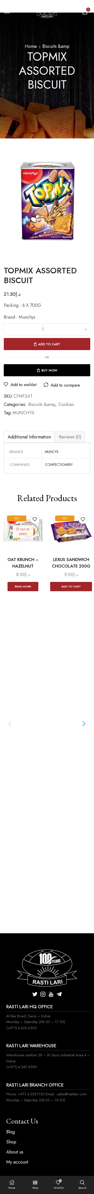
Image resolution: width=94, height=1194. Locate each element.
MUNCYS (51, 451)
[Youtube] (51, 994)
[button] (84, 723)
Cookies (66, 404)
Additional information (29, 437)
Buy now (49, 370)
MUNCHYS (23, 412)
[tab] (29, 436)
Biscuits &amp (55, 46)
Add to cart (49, 344)
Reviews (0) (70, 437)
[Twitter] (34, 994)
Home (31, 46)
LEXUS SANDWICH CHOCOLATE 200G (71, 562)
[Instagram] (42, 994)
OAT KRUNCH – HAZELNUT (23, 562)
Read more (23, 586)
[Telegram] (59, 994)
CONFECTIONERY (59, 464)
